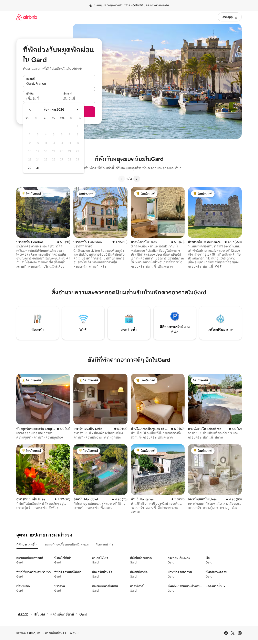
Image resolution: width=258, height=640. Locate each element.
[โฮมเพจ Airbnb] (26, 17)
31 (37, 168)
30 (29, 168)
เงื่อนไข (74, 633)
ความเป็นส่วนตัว (55, 633)
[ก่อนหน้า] (121, 179)
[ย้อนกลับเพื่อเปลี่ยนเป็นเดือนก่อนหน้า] (30, 109)
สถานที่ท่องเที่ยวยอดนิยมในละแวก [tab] (67, 544)
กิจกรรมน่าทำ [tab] (104, 544)
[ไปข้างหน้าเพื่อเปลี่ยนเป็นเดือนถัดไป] (77, 109)
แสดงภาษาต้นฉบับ (156, 5)
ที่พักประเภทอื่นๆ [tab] (27, 544)
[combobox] (59, 83)
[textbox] (41, 98)
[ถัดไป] (136, 179)
